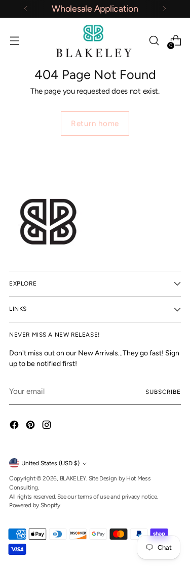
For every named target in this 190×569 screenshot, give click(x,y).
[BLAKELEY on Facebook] (15, 426)
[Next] (164, 9)
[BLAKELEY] (95, 41)
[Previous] (26, 9)
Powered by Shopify (34, 505)
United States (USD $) (50, 463)
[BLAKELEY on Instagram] (48, 426)
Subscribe (163, 391)
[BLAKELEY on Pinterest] (31, 426)
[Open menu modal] (14, 40)
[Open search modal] (153, 40)
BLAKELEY (73, 478)
